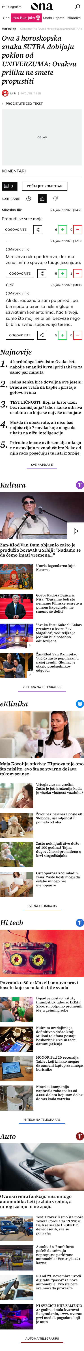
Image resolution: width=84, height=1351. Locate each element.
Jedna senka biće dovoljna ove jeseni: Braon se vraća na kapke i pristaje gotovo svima (41, 387)
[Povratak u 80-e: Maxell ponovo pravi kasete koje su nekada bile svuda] (42, 953)
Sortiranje (11, 198)
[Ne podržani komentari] (55, 198)
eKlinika (14, 704)
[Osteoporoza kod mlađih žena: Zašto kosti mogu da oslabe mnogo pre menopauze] (16, 884)
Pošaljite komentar (44, 186)
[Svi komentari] (28, 198)
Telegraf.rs (13, 7)
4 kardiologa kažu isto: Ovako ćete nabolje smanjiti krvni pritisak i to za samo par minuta (41, 367)
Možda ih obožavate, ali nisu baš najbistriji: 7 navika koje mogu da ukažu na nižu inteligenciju (37, 427)
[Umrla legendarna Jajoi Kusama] (16, 577)
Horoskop (9, 29)
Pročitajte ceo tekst (22, 103)
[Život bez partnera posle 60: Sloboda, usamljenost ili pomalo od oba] (16, 825)
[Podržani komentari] (42, 198)
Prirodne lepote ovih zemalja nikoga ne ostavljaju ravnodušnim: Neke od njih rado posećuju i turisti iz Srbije (40, 448)
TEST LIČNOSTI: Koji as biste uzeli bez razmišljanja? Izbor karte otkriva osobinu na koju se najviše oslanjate (41, 407)
